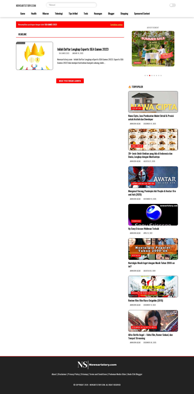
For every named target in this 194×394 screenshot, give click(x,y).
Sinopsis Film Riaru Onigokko (144, 293)
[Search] (94, 5)
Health (33, 13)
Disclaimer (62, 374)
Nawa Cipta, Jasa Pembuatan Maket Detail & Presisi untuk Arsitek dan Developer (151, 117)
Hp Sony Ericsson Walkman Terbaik (143, 228)
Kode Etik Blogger (135, 374)
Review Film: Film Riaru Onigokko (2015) (145, 300)
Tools (85, 13)
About (54, 374)
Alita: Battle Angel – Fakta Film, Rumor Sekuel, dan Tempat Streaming (150, 336)
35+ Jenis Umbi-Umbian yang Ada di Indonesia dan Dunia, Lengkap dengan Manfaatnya (150, 155)
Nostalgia (136, 255)
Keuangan (98, 13)
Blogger (111, 13)
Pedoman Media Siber (117, 374)
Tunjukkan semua (116, 24)
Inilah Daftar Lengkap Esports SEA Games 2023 (83, 49)
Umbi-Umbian (137, 146)
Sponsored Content (142, 13)
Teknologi (58, 13)
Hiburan (45, 13)
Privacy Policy (74, 374)
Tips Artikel (73, 13)
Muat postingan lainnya (70, 80)
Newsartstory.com (26, 5)
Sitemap (84, 374)
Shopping (124, 13)
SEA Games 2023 (64, 53)
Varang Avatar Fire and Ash (143, 183)
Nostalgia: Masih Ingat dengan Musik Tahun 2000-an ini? (151, 264)
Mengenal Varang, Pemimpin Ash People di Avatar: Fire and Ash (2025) (152, 192)
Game (22, 13)
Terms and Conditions (98, 374)
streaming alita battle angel (144, 327)
